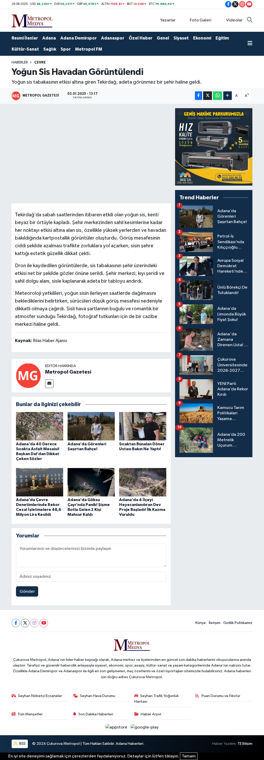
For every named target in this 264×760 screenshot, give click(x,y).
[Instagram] (34, 623)
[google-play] (144, 727)
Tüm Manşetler (30, 714)
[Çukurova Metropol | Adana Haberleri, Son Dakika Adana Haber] (32, 20)
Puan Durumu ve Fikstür (221, 696)
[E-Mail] (49, 383)
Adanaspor (112, 38)
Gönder (27, 591)
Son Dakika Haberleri (95, 714)
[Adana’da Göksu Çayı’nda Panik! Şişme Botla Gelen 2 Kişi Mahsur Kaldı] (91, 482)
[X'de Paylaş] (207, 95)
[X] (25, 623)
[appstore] (116, 727)
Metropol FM (88, 49)
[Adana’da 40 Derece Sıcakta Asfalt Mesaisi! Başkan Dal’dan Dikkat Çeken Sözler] (39, 426)
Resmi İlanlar (25, 38)
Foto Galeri (200, 20)
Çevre (40, 62)
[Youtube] (43, 623)
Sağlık (49, 49)
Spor (66, 49)
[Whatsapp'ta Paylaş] (217, 95)
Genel (163, 38)
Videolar (234, 20)
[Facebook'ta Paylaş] (198, 95)
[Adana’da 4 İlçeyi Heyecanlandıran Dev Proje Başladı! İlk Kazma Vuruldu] (142, 482)
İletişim (214, 623)
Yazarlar (168, 20)
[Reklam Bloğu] (213, 147)
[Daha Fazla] (227, 95)
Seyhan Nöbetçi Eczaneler (40, 696)
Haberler (20, 62)
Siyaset (181, 38)
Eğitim (222, 38)
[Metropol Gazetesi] (28, 375)
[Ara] (249, 20)
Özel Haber (140, 38)
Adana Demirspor (78, 38)
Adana (49, 38)
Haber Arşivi (151, 714)
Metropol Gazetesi (68, 372)
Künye (200, 623)
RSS (22, 744)
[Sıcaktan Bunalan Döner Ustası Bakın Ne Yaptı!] (142, 426)
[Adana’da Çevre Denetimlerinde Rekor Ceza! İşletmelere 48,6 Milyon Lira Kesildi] (39, 482)
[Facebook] (16, 623)
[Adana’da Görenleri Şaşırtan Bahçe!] (91, 426)
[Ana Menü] (250, 44)
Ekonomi (202, 38)
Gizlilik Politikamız (237, 623)
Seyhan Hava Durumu (97, 696)
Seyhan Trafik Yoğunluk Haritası (156, 698)
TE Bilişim (244, 744)
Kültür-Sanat (25, 49)
